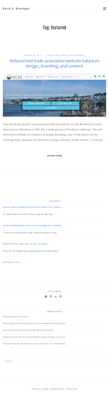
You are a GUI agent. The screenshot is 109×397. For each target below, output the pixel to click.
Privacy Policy (72, 389)
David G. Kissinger (16, 8)
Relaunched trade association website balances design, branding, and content (54, 63)
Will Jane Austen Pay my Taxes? (16, 317)
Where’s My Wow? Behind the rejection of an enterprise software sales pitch (34, 323)
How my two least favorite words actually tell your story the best (28, 330)
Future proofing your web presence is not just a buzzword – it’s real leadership (34, 344)
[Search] (103, 360)
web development (76, 55)
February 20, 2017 (33, 55)
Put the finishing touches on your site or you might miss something (32, 225)
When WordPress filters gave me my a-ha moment (25, 244)
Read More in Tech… (12, 262)
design (50, 55)
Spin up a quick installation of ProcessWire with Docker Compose (32, 207)
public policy (61, 55)
